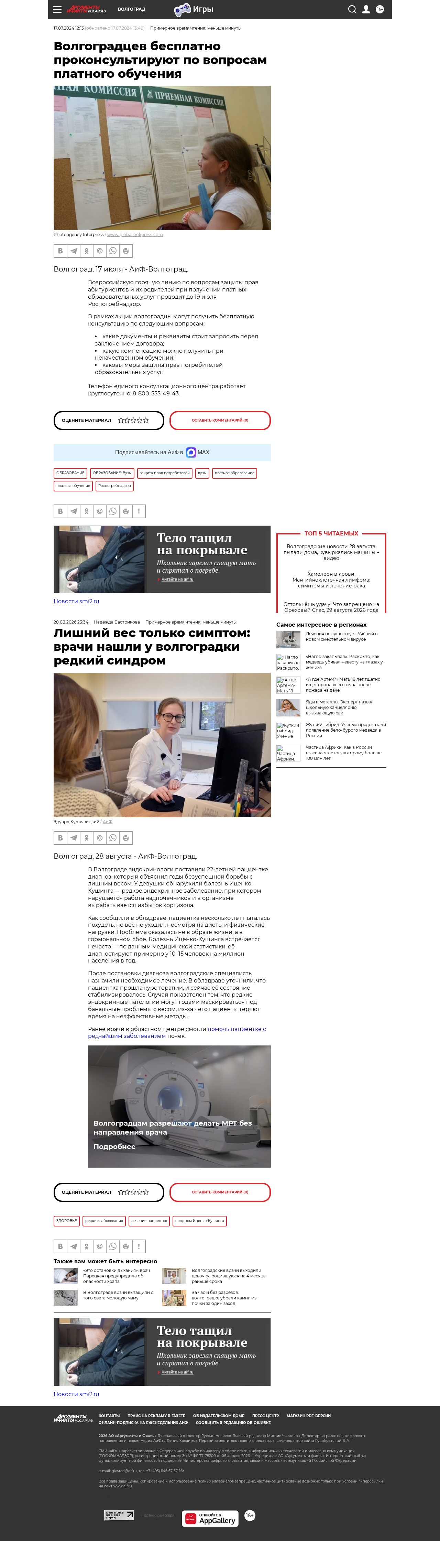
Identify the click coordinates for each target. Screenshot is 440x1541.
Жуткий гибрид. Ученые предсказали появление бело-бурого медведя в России (346, 730)
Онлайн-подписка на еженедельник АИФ (143, 1423)
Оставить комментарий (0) (220, 420)
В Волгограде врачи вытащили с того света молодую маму (118, 1295)
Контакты (109, 1416)
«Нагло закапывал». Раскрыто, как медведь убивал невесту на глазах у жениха (344, 662)
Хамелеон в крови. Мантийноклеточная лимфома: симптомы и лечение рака (331, 580)
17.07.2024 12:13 (69, 28)
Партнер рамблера (158, 1515)
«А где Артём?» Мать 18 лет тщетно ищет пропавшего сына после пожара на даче (343, 685)
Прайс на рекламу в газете (156, 1416)
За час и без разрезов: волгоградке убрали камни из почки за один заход (224, 1298)
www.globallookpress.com (135, 234)
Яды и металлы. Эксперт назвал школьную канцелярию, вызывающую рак (340, 707)
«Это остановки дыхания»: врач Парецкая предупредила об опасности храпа (116, 1276)
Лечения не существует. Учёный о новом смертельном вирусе (342, 636)
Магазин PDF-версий (309, 1416)
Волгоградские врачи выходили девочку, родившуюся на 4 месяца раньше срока (229, 1276)
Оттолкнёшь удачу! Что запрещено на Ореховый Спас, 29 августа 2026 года (331, 607)
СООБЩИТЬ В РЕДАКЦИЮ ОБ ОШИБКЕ (233, 1423)
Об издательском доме (218, 1416)
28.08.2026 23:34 (71, 622)
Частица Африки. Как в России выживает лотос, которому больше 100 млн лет (344, 753)
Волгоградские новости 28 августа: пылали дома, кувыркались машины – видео (331, 552)
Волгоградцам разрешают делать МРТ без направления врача (173, 1127)
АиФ (107, 821)
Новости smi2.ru (76, 601)
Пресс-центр (265, 1416)
